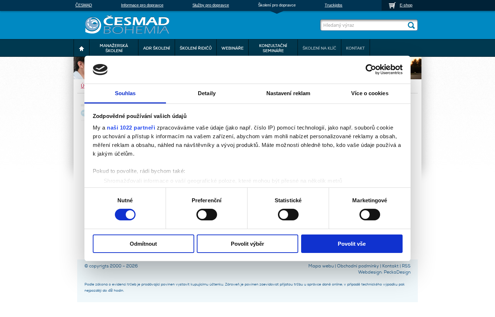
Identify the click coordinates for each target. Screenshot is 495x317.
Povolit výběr (247, 244)
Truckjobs (333, 5)
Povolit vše (352, 244)
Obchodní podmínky (358, 266)
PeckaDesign (397, 272)
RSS (406, 266)
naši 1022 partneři (131, 127)
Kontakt (390, 266)
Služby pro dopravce (210, 5)
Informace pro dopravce (142, 5)
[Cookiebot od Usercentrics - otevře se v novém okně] (371, 69)
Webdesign (370, 272)
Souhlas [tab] (125, 93)
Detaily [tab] (207, 93)
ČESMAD (83, 5)
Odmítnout (143, 244)
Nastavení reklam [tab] (288, 93)
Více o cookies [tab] (369, 93)
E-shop (406, 5)
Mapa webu (321, 266)
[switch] (206, 214)
